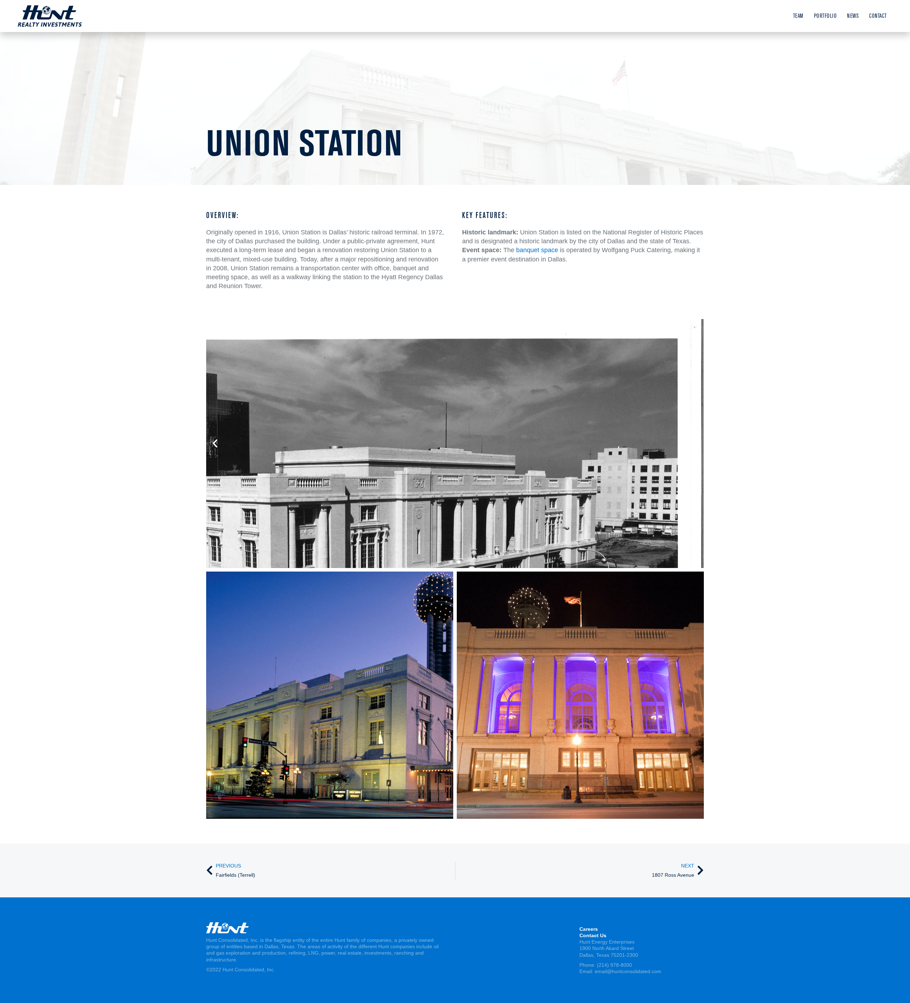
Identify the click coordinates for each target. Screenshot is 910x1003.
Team (798, 16)
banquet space (537, 250)
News (852, 16)
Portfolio (825, 16)
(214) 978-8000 (614, 965)
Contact (878, 16)
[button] (215, 443)
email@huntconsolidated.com (628, 971)
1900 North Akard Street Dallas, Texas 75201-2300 (608, 951)
